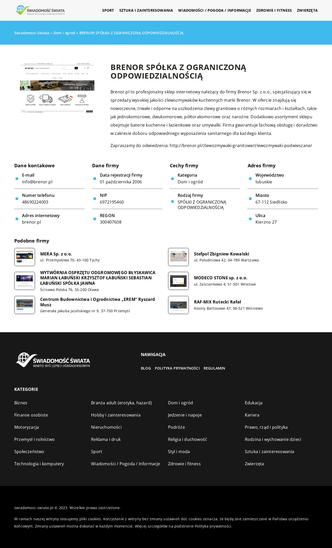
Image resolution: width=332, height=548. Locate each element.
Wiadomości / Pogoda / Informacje (214, 10)
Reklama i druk (106, 439)
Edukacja (254, 403)
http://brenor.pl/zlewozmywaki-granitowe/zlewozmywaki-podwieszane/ (241, 145)
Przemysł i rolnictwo (34, 439)
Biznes (20, 403)
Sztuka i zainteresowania (146, 10)
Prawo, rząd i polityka (266, 427)
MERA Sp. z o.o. (56, 254)
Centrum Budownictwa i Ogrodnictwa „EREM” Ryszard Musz (97, 302)
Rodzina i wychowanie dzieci (273, 439)
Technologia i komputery (39, 464)
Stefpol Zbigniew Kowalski (222, 254)
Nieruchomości (106, 427)
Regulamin (214, 368)
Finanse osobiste (31, 415)
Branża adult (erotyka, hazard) (121, 403)
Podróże (176, 427)
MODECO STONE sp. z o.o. (221, 278)
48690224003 (35, 202)
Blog (146, 368)
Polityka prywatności (177, 368)
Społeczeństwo (29, 451)
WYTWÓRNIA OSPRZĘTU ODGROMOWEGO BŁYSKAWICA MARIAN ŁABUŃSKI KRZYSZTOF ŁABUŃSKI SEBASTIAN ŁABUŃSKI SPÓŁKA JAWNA (97, 278)
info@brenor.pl (37, 182)
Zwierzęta (307, 10)
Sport (108, 10)
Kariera (252, 415)
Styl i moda (179, 451)
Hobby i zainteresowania (116, 415)
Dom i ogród (190, 182)
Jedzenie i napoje (185, 415)
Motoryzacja (26, 427)
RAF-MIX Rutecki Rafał (217, 302)
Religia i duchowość (187, 439)
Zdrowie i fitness (274, 10)
